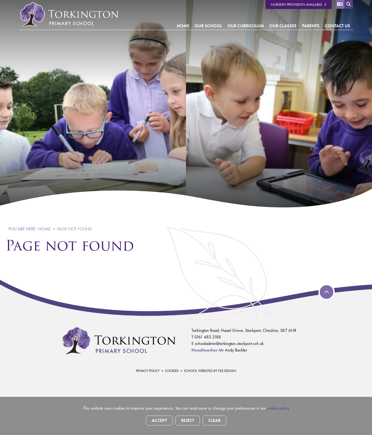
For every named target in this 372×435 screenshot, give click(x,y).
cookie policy (278, 408)
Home (44, 229)
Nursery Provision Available (296, 4)
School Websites (198, 370)
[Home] (69, 14)
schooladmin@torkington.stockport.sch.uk (229, 343)
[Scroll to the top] (326, 292)
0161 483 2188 (207, 337)
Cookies (172, 370)
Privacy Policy (148, 370)
